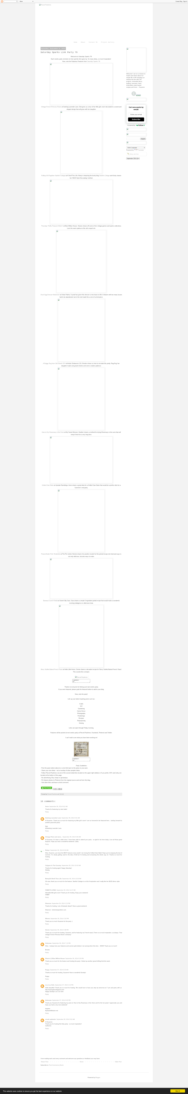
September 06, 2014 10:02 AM (71, 865)
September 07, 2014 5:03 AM (59, 970)
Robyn (47, 850)
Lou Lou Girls (49, 985)
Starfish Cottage (104, 175)
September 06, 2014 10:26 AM (71, 878)
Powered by (131, 125)
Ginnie (47, 930)
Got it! (177, 1091)
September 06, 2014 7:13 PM (61, 943)
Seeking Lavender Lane (53, 818)
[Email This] (54, 789)
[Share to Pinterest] (61, 789)
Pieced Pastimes (52, 794)
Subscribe (136, 119)
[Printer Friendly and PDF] (46, 789)
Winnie (47, 918)
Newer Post (44, 1062)
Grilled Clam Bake (48, 485)
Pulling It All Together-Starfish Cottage (53, 175)
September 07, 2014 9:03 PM (61, 1000)
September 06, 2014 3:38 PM (59, 930)
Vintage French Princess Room (51, 107)
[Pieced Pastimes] (81, 677)
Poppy (47, 970)
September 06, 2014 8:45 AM (72, 837)
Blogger (97, 1077)
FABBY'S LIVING (50, 890)
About (83, 42)
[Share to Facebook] (59, 789)
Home (75, 42)
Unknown (48, 943)
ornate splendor (50, 1019)
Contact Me (93, 42)
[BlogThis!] (56, 789)
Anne (47, 806)
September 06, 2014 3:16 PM (59, 918)
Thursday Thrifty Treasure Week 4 (52, 226)
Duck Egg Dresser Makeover (50, 294)
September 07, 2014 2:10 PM (64, 985)
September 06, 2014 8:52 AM (59, 850)
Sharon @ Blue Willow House (55, 958)
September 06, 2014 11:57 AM (66, 890)
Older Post (118, 1062)
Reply (47, 812)
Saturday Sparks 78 (93, 61)
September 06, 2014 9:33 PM (74, 958)
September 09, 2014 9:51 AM (65, 1019)
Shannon (48, 903)
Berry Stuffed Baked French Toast (51, 669)
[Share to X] (57, 789)
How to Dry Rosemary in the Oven (53, 432)
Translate (141, 150)
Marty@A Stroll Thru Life (53, 878)
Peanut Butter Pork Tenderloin (50, 554)
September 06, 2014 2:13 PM (61, 903)
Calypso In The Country (53, 865)
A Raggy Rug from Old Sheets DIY (54, 363)
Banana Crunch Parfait (50, 600)
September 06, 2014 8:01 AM (58, 806)
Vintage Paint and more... (53, 837)
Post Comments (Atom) (56, 1065)
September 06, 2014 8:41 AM (71, 818)
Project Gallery (107, 42)
